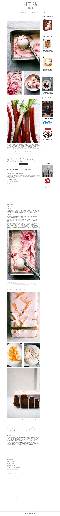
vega (15, 284)
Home (15, 12)
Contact (29, 12)
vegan (33, 283)
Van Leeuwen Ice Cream (19, 173)
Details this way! (23, 164)
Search (33, 12)
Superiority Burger (36, 422)
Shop (37, 12)
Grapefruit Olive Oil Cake (16, 289)
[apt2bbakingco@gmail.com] (46, 118)
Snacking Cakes (41, 12)
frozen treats (12, 283)
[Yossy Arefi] (48, 118)
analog (12, 285)
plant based (12, 284)
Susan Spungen (19, 442)
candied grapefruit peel (10, 481)
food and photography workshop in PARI (25, 437)
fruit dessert (17, 283)
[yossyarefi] (45, 118)
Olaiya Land (35, 437)
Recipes (25, 12)
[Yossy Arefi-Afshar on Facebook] (43, 118)
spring (31, 283)
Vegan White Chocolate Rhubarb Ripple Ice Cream (22, 17)
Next (37, 507)
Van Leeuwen (36, 145)
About (18, 12)
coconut (8, 283)
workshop (34, 442)
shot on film (15, 285)
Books (21, 12)
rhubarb (28, 283)
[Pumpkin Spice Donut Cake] (44, 153)
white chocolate (22, 284)
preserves (25, 283)
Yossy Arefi (9, 282)
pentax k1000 (35, 284)
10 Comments (14, 282)
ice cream (21, 283)
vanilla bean (28, 284)
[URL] (50, 118)
